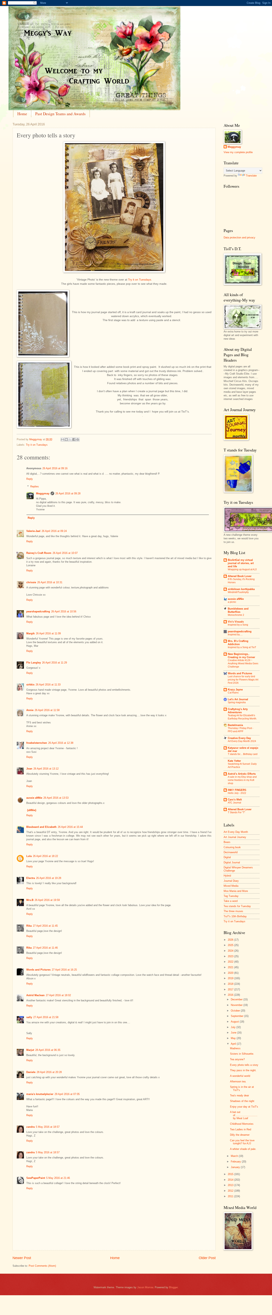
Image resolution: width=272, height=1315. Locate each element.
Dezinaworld (231, 852)
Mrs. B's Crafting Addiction (238, 643)
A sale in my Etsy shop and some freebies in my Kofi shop (242, 780)
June (234, 1032)
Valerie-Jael (33, 531)
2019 (231, 978)
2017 (231, 989)
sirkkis (30, 684)
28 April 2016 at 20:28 (49, 1072)
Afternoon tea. (238, 1081)
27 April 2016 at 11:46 (45, 947)
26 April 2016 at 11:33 (48, 684)
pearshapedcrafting (38, 611)
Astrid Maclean (35, 995)
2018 (231, 983)
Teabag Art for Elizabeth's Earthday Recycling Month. (242, 717)
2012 (231, 1190)
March (235, 1155)
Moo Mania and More (236, 891)
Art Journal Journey (235, 837)
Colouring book (232, 847)
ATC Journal (234, 802)
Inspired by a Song (238, 624)
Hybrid (227, 875)
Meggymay (42, 493)
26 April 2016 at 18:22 (45, 856)
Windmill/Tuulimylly (238, 592)
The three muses (233, 911)
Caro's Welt (235, 799)
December (237, 999)
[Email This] (63, 439)
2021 (231, 967)
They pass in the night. (243, 1070)
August (235, 1021)
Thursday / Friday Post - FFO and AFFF (240, 730)
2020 (231, 972)
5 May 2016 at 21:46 (58, 1177)
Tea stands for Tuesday (237, 906)
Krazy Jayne (235, 689)
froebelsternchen (36, 742)
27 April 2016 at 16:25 (64, 969)
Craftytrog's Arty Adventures (238, 711)
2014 (231, 1179)
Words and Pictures (38, 969)
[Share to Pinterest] (78, 439)
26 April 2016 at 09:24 (54, 531)
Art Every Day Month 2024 (242, 741)
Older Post (207, 1258)
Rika (29, 925)
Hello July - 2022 (237, 793)
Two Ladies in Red (240, 1129)
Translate (251, 175)
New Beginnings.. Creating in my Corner (241, 656)
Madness (235, 1048)
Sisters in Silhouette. (242, 1053)
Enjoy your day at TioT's (244, 1106)
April (234, 1043)
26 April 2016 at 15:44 (70, 826)
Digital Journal (232, 862)
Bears (227, 842)
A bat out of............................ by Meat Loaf (243, 1115)
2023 (231, 956)
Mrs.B (29, 899)
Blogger (173, 1287)
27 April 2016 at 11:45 (45, 925)
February (236, 1161)
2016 (231, 994)
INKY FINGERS (237, 789)
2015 (231, 1174)
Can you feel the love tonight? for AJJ (242, 1142)
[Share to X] (70, 439)
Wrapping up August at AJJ (242, 569)
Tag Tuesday (231, 896)
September (237, 1016)
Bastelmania (235, 725)
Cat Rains (233, 692)
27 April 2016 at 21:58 (45, 1017)
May (234, 1038)
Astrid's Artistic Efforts (242, 773)
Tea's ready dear (239, 1095)
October (236, 1010)
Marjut (30, 1049)
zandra (30, 1126)
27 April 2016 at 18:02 (58, 995)
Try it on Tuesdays (139, 279)
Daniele (30, 1072)
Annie (29, 710)
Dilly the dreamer (239, 1134)
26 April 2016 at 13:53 (55, 797)
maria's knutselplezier (39, 1094)
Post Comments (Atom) (42, 1265)
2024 (231, 950)
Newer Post (22, 1258)
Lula (29, 856)
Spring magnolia (237, 702)
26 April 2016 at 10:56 (63, 611)
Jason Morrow (145, 1287)
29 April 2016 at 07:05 (67, 1094)
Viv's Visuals (236, 621)
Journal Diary (231, 880)
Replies (34, 486)
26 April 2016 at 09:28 (67, 493)
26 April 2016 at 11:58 (47, 710)
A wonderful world (240, 1075)
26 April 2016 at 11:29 (54, 662)
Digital (227, 857)
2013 (231, 1185)
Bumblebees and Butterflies (238, 610)
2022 (231, 961)
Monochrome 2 (236, 615)
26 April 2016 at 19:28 (48, 878)
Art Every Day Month (236, 831)
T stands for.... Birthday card (242, 754)
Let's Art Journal (238, 699)
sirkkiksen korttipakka (241, 589)
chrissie (31, 582)
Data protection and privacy (239, 237)
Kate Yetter (234, 760)
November (237, 1005)
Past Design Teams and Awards (60, 113)
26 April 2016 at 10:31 (49, 582)
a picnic (232, 602)
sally (29, 1017)
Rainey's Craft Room (38, 552)
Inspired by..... (235, 634)
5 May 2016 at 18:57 (48, 1126)
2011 (231, 1196)
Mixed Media (231, 885)
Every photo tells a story (244, 1064)
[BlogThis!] (66, 439)
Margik (30, 633)
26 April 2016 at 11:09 (48, 633)
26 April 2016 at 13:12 (46, 768)
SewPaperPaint (35, 1177)
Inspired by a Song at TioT (242, 647)
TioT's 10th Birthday (235, 916)
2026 (231, 939)
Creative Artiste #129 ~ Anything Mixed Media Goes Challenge (243, 663)
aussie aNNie (34, 797)
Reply (29, 478)
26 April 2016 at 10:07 (65, 552)
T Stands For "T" (236, 812)
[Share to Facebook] (74, 439)
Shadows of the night (242, 1101)
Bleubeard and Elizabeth (41, 826)
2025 (231, 945)
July (233, 1027)
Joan (29, 768)
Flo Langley (33, 662)
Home (22, 113)
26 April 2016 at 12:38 (60, 742)
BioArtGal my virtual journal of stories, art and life (241, 563)
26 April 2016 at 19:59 (47, 899)
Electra (30, 878)
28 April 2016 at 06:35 (47, 1049)
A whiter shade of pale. (243, 1148)
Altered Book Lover (239, 576)
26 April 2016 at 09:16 (55, 468)
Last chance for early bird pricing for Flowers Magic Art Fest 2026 (243, 679)
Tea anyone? (237, 1059)
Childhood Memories (241, 1123)
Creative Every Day (239, 738)
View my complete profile (238, 152)
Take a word (231, 900)
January (236, 1167)
